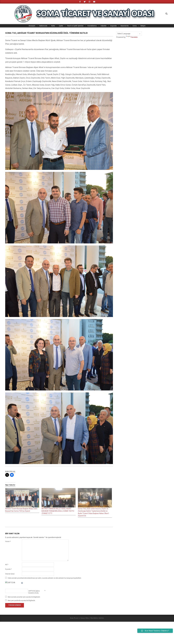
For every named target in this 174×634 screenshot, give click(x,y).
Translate (134, 37)
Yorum (8, 541)
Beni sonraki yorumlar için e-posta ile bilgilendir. (24, 597)
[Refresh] (22, 582)
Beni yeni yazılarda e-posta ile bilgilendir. (21, 600)
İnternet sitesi (9, 574)
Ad (6, 564)
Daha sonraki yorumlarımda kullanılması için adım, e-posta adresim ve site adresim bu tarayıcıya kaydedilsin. (44, 578)
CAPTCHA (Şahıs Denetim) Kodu (34, 592)
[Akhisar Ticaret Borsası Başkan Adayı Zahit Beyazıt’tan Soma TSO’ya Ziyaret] (22, 497)
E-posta (8, 569)
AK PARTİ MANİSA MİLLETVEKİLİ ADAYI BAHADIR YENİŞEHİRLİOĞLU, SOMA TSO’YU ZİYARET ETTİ (58, 511)
